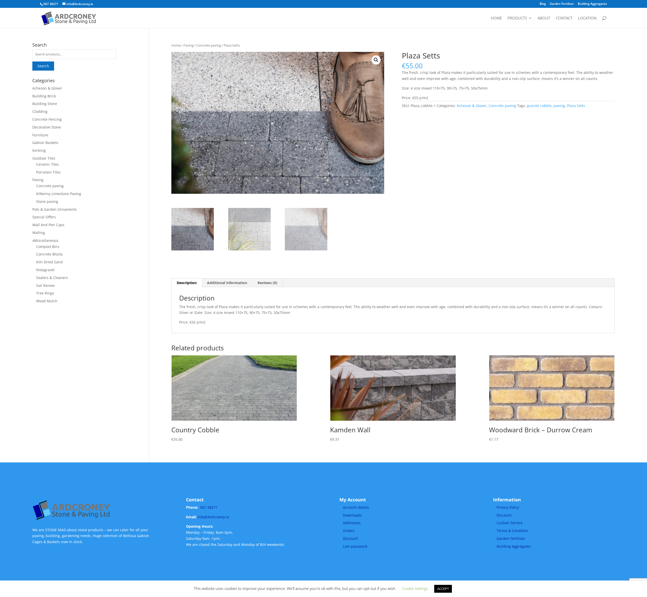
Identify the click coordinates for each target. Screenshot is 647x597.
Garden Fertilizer (562, 4)
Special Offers (44, 217)
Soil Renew (45, 285)
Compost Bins (47, 246)
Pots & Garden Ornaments (54, 209)
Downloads (352, 515)
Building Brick (44, 96)
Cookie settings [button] (415, 588)
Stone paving (47, 201)
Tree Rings (45, 293)
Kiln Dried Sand (49, 262)
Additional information (227, 282)
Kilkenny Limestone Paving (58, 193)
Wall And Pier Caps (48, 224)
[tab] (186, 283)
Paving (188, 45)
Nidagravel (45, 269)
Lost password (355, 546)
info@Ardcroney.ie (213, 517)
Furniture (40, 135)
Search (43, 65)
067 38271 (208, 507)
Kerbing (39, 150)
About (544, 18)
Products (517, 18)
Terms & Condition (512, 530)
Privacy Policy (508, 507)
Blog (543, 4)
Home (496, 18)
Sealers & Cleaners (52, 277)
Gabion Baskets (45, 142)
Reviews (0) (267, 282)
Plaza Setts (576, 105)
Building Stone (44, 103)
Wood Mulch (46, 300)
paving (559, 105)
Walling (38, 232)
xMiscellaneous (45, 240)
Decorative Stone (46, 127)
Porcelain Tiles (48, 172)
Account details (356, 507)
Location (587, 18)
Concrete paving (208, 45)
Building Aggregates (592, 4)
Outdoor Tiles (43, 158)
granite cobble (539, 105)
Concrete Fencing (47, 119)
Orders (349, 530)
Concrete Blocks (49, 254)
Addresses (352, 522)
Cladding (40, 111)
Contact (564, 18)
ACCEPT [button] (443, 588)
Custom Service (510, 522)
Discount (350, 538)
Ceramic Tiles (47, 164)
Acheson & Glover (472, 105)
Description (187, 282)
